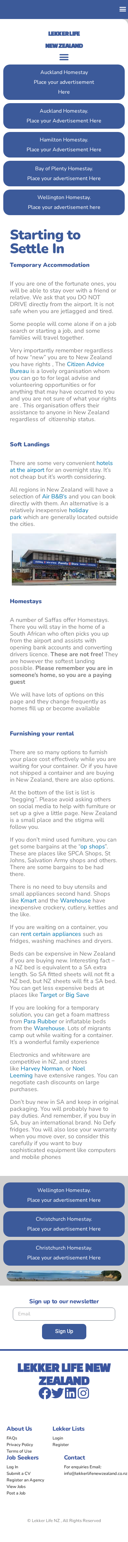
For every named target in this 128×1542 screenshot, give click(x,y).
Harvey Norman (42, 1068)
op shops (92, 846)
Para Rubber (40, 1021)
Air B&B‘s (54, 496)
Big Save (77, 995)
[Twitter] (57, 1393)
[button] (122, 8)
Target (48, 995)
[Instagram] (83, 1393)
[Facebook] (44, 1393)
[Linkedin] (70, 1393)
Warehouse (75, 900)
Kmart (28, 900)
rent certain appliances (51, 934)
